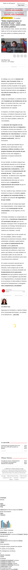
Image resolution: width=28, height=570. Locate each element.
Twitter (18, 55)
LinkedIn (21, 55)
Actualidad (17, 18)
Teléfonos (11, 479)
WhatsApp (25, 55)
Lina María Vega (5, 60)
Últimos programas (13, 509)
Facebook (14, 55)
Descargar (3, 568)
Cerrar (2, 542)
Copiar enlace (4, 566)
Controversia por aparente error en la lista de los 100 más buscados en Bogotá (10, 447)
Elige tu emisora (21, 5)
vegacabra (11, 60)
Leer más (16, 314)
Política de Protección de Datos (12, 475)
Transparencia (16, 477)
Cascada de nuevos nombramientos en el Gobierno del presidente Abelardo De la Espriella (10, 462)
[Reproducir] (4, 49)
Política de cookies (23, 475)
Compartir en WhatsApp (6, 565)
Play (1, 506)
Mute (1, 503)
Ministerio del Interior (19, 295)
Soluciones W (22, 477)
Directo (20, 509)
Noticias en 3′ (4, 509)
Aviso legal (3, 475)
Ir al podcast (14, 534)
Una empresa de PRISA (14, 484)
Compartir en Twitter (5, 562)
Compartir (20, 534)
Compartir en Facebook (6, 560)
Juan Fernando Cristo (7, 295)
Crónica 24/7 (3, 528)
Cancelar (7, 555)
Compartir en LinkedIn (6, 563)
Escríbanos (17, 479)
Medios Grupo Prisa (14, 488)
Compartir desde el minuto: (8, 569)
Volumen (2, 505)
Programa (12, 3)
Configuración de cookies (7, 477)
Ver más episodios (5, 534)
